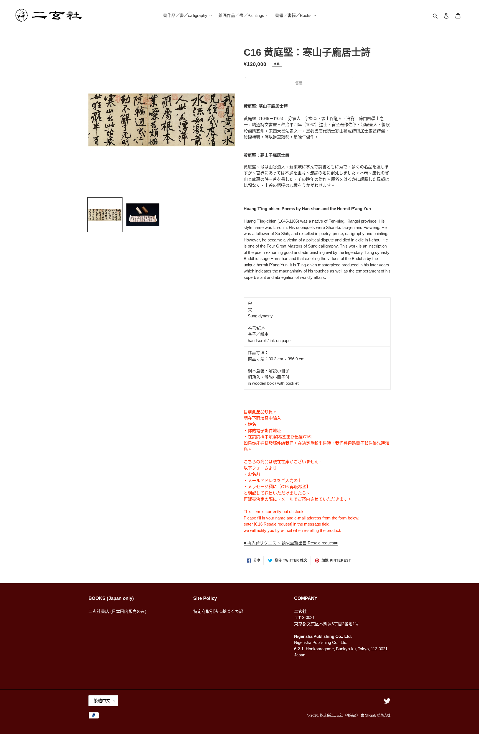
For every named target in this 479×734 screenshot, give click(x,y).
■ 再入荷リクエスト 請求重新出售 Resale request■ (291, 543)
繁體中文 (102, 700)
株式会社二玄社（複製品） (340, 715)
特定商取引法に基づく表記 (218, 611)
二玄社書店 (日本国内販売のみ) (117, 611)
